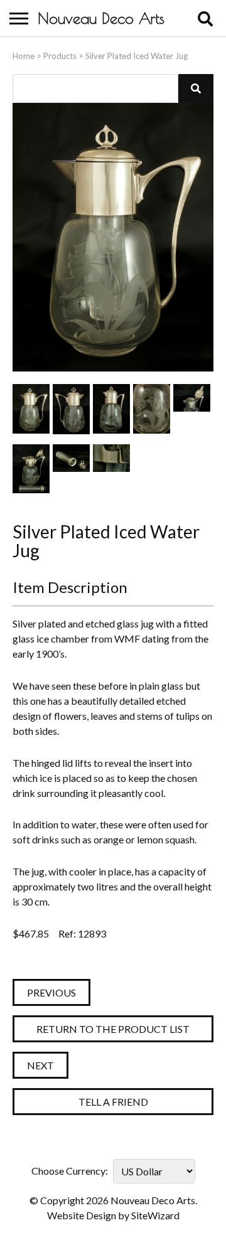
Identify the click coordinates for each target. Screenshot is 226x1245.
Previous (51, 992)
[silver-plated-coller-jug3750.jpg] (31, 469)
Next (40, 1065)
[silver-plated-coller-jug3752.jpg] (71, 469)
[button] (195, 88)
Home (24, 56)
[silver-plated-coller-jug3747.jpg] (71, 409)
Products (60, 56)
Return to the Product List (113, 1029)
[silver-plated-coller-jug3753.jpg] (111, 469)
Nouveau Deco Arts (101, 18)
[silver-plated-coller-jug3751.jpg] (151, 409)
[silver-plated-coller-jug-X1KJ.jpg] (31, 409)
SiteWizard (155, 1215)
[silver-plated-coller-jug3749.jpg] (191, 409)
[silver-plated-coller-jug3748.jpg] (111, 409)
